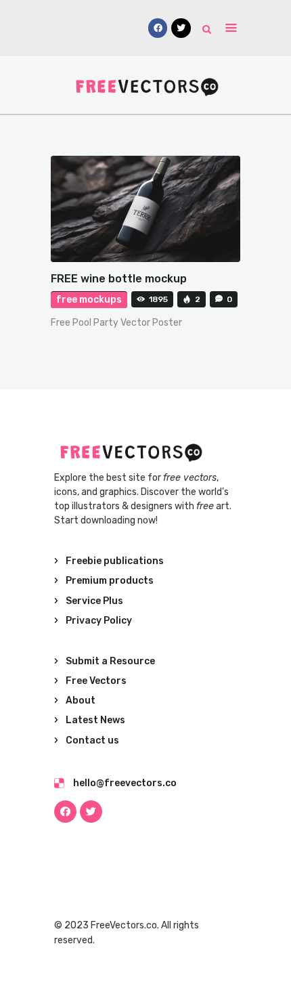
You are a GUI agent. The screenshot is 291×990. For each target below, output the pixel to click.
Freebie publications (115, 561)
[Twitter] (91, 811)
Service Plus (94, 601)
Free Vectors (96, 681)
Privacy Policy (99, 620)
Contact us (92, 740)
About (80, 700)
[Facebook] (65, 811)
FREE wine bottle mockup (119, 278)
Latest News (95, 720)
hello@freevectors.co (125, 783)
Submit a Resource (110, 661)
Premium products (110, 580)
